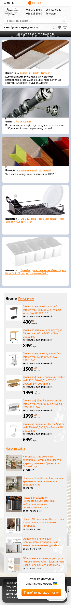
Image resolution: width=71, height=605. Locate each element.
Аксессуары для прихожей (37, 316)
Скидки (37, 2)
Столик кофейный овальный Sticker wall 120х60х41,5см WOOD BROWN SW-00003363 (44, 380)
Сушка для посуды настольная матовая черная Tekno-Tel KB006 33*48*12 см (34, 220)
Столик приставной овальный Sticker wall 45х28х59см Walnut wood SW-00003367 (42, 310)
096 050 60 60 (34, 9)
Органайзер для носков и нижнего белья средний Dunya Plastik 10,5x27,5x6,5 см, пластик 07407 (35, 272)
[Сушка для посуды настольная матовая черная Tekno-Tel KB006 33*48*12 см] (35, 201)
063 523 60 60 (53, 9)
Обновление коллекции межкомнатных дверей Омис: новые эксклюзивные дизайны (41, 542)
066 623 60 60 (34, 13)
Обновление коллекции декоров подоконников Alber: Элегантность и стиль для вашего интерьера (43, 561)
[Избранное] (54, 27)
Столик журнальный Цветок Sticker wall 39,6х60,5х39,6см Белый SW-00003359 (43, 427)
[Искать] (64, 20)
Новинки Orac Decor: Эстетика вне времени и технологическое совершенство (43, 481)
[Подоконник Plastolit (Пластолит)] (35, 55)
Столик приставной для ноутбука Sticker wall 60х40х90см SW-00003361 (42, 357)
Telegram (51, 13)
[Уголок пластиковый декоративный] (35, 152)
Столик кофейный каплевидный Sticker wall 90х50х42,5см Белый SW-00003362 (43, 404)
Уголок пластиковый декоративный (35, 170)
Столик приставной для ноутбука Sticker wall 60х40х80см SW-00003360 (42, 333)
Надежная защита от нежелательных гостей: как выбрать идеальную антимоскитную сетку (39, 502)
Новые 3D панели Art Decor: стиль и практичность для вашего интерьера (43, 522)
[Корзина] (65, 27)
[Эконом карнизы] (35, 104)
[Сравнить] (59, 27)
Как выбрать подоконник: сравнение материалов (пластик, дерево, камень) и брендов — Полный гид (42, 461)
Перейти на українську (41, 592)
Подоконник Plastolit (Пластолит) (35, 73)
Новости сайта (15, 448)
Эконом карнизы (23, 121)
